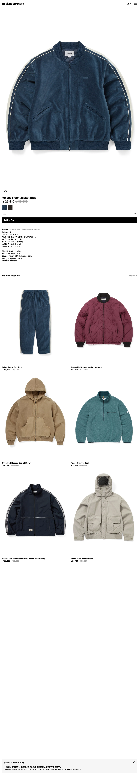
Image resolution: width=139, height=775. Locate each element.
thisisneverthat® (13, 3)
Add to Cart (9, 220)
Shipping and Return (31, 229)
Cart (129, 3)
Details (5, 229)
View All (133, 275)
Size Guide (15, 229)
